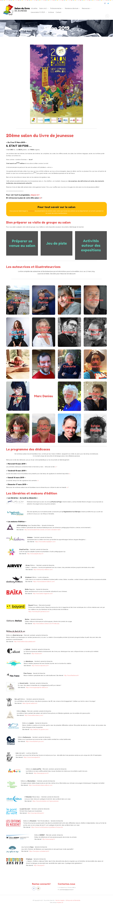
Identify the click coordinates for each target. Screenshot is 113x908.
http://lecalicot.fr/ (37, 653)
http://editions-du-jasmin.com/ (39, 729)
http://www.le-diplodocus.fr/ (40, 665)
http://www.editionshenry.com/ (34, 715)
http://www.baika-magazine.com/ (43, 593)
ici (40, 198)
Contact (58, 12)
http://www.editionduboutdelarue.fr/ (25, 641)
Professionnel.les (55, 8)
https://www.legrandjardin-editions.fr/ (37, 687)
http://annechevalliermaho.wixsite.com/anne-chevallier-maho (42, 529)
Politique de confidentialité (73, 900)
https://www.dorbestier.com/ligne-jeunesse (45, 801)
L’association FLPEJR (38, 12)
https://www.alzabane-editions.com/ (44, 581)
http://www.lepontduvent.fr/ (36, 813)
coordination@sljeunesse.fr (67, 889)
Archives (51, 12)
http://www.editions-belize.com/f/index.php (46, 623)
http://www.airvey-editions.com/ (43, 569)
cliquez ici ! (34, 195)
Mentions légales (60, 900)
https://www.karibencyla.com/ (35, 741)
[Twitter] (108, 3)
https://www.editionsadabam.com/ (45, 541)
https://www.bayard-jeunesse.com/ (39, 611)
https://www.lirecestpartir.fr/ (32, 757)
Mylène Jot (60, 902)
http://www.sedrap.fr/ (48, 839)
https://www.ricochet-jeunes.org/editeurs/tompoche (47, 827)
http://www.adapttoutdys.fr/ (35, 553)
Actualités (34, 8)
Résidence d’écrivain (71, 8)
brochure (31, 211)
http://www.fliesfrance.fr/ (71, 675)
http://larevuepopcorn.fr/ (41, 773)
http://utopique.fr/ (39, 865)
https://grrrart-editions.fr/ (30, 703)
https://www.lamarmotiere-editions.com (40, 785)
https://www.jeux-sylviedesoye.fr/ (39, 851)
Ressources (86, 8)
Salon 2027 (43, 8)
